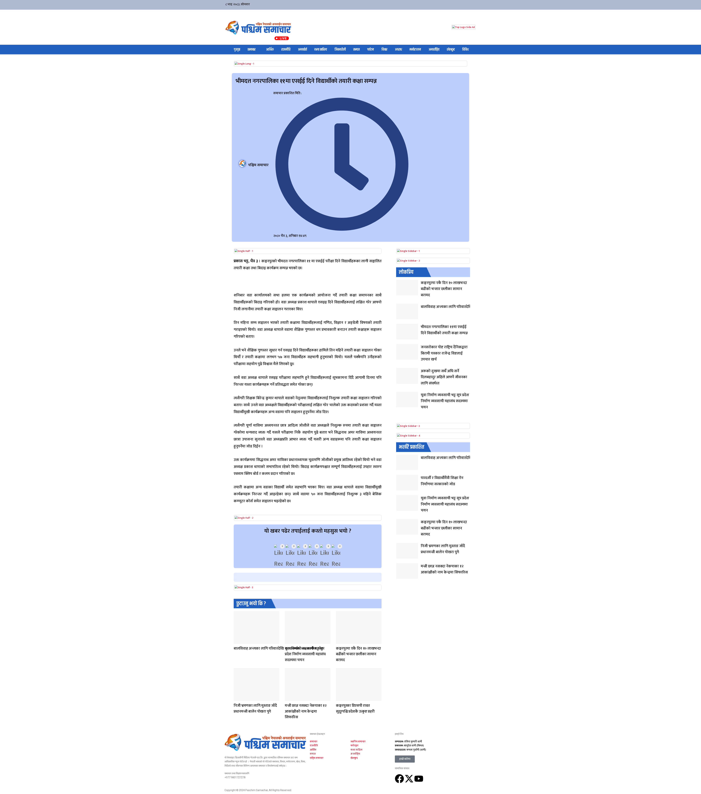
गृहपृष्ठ (237, 49)
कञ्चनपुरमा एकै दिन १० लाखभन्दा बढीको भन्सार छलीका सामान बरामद (358, 654)
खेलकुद (451, 49)
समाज (356, 49)
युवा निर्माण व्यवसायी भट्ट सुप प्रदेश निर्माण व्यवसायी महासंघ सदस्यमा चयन (305, 654)
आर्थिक (270, 49)
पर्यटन (370, 49)
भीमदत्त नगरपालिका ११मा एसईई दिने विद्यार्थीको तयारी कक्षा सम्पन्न (444, 330)
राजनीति (285, 49)
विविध (465, 49)
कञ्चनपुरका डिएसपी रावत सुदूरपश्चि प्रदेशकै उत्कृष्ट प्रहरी (355, 708)
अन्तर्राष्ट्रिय (434, 49)
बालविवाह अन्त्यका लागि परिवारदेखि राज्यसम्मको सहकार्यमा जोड (278, 648)
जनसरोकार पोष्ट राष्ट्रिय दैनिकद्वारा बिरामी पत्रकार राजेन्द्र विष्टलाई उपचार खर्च (444, 353)
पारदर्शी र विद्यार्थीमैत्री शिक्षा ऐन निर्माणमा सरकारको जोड (442, 481)
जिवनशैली (340, 49)
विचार (384, 49)
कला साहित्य (320, 49)
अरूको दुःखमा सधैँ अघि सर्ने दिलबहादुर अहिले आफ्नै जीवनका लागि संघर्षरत (444, 377)
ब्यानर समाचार (237, 698)
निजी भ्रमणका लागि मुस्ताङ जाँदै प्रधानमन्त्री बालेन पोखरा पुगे (255, 708)
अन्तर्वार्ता (302, 49)
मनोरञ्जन (415, 49)
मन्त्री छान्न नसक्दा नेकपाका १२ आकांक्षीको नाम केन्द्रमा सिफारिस (306, 711)
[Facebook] (399, 778)
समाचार (252, 49)
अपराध (398, 49)
